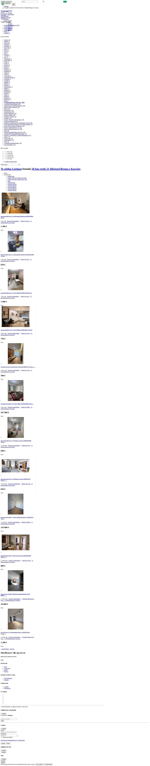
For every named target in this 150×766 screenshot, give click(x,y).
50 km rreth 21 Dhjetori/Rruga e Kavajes (56, 168)
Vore (6, 141)
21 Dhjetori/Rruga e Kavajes (14, 102)
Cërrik (6, 73)
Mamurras (7, 91)
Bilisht (6, 96)
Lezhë (6, 63)
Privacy (6, 671)
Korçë (6, 51)
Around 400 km (12, 189)
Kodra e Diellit (9, 115)
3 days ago (9, 151)
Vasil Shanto (9, 140)
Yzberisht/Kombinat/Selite (12, 143)
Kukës (6, 66)
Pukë (6, 101)
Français (10, 25)
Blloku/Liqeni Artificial (12, 107)
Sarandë (7, 69)
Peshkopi (7, 71)
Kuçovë (7, 65)
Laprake (7, 118)
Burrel (6, 68)
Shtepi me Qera (25, 221)
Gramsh (7, 80)
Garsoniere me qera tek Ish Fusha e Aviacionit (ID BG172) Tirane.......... (18, 367)
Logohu (10, 13)
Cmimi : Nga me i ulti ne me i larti (17, 178)
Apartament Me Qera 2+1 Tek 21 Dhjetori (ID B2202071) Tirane (16, 330)
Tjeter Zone (8, 138)
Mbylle (3, 762)
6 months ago (10, 157)
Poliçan (7, 85)
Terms (6, 670)
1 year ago (9, 158)
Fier (6, 52)
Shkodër (7, 44)
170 (13, 649)
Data (9, 181)
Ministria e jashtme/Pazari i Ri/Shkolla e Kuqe (18, 123)
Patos (6, 49)
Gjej (2, 721)
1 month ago (9, 155)
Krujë (6, 62)
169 (11, 649)
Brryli (7, 109)
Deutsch (10, 28)
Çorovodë (7, 76)
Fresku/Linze (9, 112)
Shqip (9, 22)
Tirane (7, 137)
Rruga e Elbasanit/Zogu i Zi (13, 129)
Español (10, 27)
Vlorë (6, 43)
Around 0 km (11, 182)
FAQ (5, 667)
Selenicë (7, 98)
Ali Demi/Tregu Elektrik (12, 104)
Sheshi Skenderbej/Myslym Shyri (14, 132)
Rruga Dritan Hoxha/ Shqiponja (14, 126)
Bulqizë (7, 82)
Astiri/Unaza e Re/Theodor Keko (14, 105)
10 (8, 649)
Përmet (6, 84)
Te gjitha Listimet (10, 161)
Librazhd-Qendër (9, 77)
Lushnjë (7, 55)
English (10, 24)
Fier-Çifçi (7, 48)
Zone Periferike (9, 145)
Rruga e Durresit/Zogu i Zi (13, 127)
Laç (6, 57)
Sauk (6, 130)
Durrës (7, 40)
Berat (6, 54)
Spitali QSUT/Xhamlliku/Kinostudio (15, 134)
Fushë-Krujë (8, 87)
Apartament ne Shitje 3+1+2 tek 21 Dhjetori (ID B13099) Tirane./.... (17, 404)
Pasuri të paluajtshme (13, 221)
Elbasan (7, 41)
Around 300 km (12, 187)
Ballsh (6, 88)
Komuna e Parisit (10, 116)
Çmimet (6, 19)
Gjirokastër (8, 59)
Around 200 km (12, 185)
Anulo (8, 743)
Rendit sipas (11, 176)
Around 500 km (12, 190)
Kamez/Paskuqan (10, 113)
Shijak (6, 74)
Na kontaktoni (8, 678)
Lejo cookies (39, 764)
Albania (3, 752)
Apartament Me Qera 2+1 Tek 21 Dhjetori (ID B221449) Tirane (16, 293)
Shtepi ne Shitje (25, 407)
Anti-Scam (7, 668)
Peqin (6, 94)
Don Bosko (8, 110)
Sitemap (6, 680)
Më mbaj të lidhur (7, 737)
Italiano (10, 30)
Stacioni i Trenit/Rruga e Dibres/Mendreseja (17, 135)
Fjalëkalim (3, 734)
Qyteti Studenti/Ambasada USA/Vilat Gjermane (18, 124)
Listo (2, 660)
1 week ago (9, 153)
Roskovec (7, 99)
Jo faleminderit (48, 764)
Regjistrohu (11, 14)
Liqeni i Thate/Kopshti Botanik (14, 119)
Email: (2, 730)
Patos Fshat (8, 60)
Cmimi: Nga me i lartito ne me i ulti (17, 179)
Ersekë (6, 93)
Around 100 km (12, 184)
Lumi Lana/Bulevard (11, 121)
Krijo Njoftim (8, 20)
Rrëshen (7, 90)
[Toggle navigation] (14, 4)
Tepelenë (7, 79)
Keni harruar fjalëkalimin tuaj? (9, 740)
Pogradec (7, 46)
